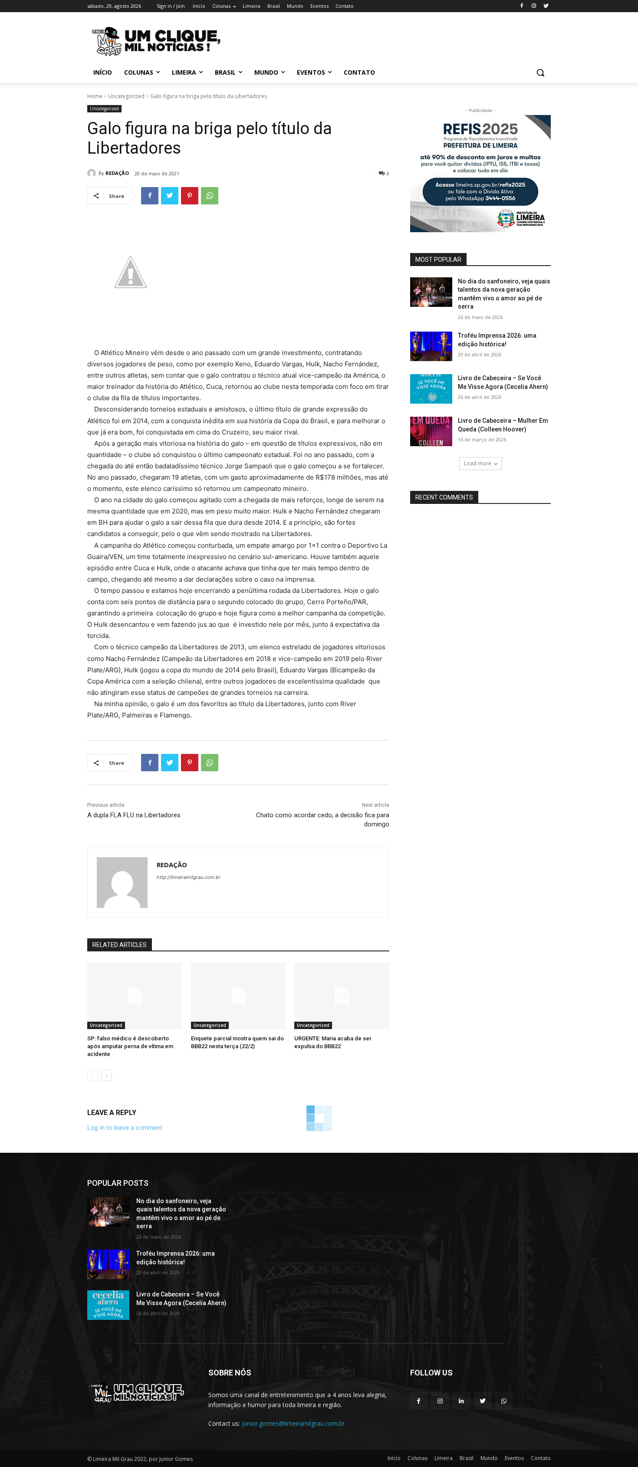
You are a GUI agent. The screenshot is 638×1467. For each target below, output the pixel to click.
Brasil (467, 1458)
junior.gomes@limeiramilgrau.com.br (293, 1423)
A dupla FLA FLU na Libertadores (134, 815)
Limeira (443, 1458)
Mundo (489, 1458)
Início (394, 1458)
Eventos (514, 1458)
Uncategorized (126, 96)
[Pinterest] (189, 195)
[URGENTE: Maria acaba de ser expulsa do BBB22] (341, 996)
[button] (540, 72)
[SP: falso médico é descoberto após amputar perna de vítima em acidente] (134, 996)
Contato (541, 1458)
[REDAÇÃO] (93, 173)
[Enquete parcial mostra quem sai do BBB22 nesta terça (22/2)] (238, 996)
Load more (477, 463)
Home (94, 96)
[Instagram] (534, 6)
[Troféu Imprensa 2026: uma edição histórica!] (431, 346)
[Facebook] (522, 6)
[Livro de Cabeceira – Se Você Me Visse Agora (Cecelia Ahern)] (431, 389)
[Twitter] (546, 6)
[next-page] (106, 1075)
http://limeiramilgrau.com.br (188, 877)
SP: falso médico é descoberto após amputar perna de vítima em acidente (130, 1046)
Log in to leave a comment (124, 1127)
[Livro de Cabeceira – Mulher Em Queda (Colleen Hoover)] (431, 431)
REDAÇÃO (117, 173)
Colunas (418, 1458)
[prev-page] (92, 1075)
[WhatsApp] (209, 195)
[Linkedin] (461, 1400)
